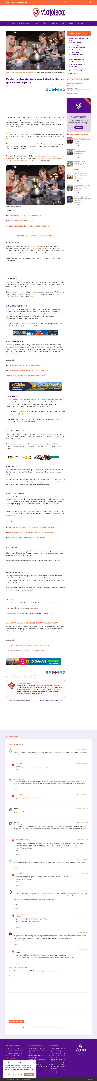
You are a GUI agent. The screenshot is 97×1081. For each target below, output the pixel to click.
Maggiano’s (21, 421)
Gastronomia (54, 676)
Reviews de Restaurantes (23, 677)
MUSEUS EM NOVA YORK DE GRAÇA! (20, 221)
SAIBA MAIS (79, 127)
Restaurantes (12, 677)
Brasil (36, 23)
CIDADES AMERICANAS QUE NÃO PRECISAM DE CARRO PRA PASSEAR (31, 532)
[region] (19, 1069)
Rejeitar (20, 1074)
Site (10, 1013)
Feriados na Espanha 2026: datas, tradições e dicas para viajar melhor (82, 198)
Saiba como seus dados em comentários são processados (49, 1027)
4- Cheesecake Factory (77, 49)
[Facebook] (90, 2)
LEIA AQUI (76, 145)
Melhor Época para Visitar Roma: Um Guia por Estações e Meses (82, 139)
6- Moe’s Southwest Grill (78, 54)
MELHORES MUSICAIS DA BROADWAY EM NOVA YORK (26, 538)
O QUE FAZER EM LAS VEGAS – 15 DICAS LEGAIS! (24, 215)
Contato (13, 2)
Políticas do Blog (22, 2)
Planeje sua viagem (23, 23)
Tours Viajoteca (73, 73)
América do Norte (24, 72)
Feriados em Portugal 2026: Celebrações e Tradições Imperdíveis (82, 187)
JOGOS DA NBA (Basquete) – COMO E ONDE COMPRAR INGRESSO (30, 527)
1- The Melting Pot (76, 42)
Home (13, 23)
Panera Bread (13, 613)
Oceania (80, 23)
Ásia (63, 23)
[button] (47, 89)
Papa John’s (34, 608)
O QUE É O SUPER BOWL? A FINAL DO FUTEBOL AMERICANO (28, 226)
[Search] (65, 2)
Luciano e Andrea (18, 779)
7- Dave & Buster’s (76, 57)
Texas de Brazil (11, 516)
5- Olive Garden (75, 52)
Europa (71, 23)
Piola (45, 324)
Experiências (45, 676)
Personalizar (10, 1074)
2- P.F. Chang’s (75, 45)
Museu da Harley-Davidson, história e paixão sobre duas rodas (28, 645)
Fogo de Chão (58, 513)
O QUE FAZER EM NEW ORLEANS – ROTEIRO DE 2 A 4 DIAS (27, 370)
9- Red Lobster (75, 62)
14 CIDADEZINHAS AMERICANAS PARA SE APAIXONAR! (26, 376)
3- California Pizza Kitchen (78, 47)
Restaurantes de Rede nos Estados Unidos (78, 39)
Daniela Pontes (17, 933)
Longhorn (31, 511)
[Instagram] (87, 2)
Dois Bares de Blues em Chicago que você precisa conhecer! (27, 650)
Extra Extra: (74, 66)
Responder (16, 758)
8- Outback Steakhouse (77, 59)
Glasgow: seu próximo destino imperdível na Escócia (80, 175)
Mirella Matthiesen (20, 763)
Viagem (34, 677)
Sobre (7, 2)
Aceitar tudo (29, 1074)
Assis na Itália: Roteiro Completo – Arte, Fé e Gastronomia (80, 151)
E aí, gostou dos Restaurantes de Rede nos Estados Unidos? (78, 70)
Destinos (12, 72)
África (45, 23)
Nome (11, 997)
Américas (54, 23)
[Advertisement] (35, 103)
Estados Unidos (32, 72)
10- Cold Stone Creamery (78, 64)
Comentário (13, 975)
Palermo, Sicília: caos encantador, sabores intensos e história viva (81, 163)
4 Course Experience (40, 248)
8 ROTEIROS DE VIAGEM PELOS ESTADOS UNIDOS (24, 365)
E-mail (11, 1005)
